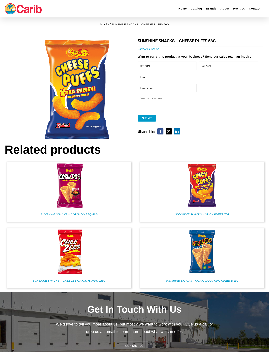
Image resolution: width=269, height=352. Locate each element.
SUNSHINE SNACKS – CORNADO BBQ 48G (69, 214)
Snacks (155, 49)
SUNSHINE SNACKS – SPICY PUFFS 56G (202, 214)
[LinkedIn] (177, 131)
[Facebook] (160, 131)
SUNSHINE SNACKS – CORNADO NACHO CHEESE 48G (202, 280)
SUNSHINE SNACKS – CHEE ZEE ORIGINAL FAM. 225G (69, 280)
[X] (168, 131)
